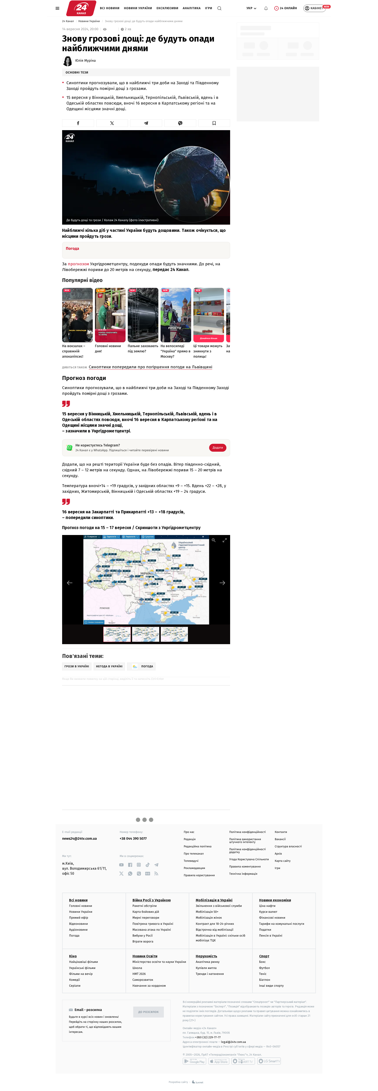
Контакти (281, 832)
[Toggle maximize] (224, 540)
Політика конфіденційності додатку (247, 851)
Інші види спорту (271, 986)
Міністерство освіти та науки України (159, 962)
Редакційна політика (198, 846)
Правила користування (199, 875)
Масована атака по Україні (152, 930)
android (194, 1061)
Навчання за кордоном (149, 986)
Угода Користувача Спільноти (249, 859)
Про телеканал (194, 853)
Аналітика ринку (207, 962)
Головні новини (80, 906)
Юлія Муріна (85, 61)
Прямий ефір (78, 918)
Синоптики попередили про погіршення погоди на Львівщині (150, 366)
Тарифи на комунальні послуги (281, 924)
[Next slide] (222, 583)
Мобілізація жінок (209, 918)
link (121, 865)
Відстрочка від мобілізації (214, 930)
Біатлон (264, 980)
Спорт (264, 956)
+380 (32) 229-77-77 (208, 1037)
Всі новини (110, 8)
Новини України (138, 8)
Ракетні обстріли (145, 906)
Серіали (74, 986)
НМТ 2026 (139, 974)
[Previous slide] (69, 583)
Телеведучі (191, 861)
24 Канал (68, 21)
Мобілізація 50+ (207, 912)
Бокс (262, 962)
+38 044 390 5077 (133, 839)
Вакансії (280, 839)
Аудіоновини (78, 930)
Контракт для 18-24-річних (215, 924)
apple (218, 1061)
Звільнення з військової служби (219, 906)
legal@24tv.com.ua (233, 1042)
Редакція (190, 839)
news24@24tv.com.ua (79, 839)
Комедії (74, 980)
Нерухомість (206, 956)
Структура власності (288, 846)
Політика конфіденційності (247, 832)
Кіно (73, 956)
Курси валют (268, 912)
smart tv (243, 1061)
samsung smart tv (269, 1061)
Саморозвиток (143, 980)
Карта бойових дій (146, 912)
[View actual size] (213, 540)
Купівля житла (206, 968)
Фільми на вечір (81, 974)
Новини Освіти (145, 956)
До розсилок (148, 1012)
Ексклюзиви (167, 8)
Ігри (208, 8)
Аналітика (192, 8)
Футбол (264, 968)
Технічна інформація (243, 873)
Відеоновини (78, 924)
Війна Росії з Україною (152, 900)
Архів (278, 853)
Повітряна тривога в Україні (153, 924)
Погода (74, 935)
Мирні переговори (146, 918)
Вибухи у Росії (143, 935)
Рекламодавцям (194, 868)
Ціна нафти (267, 906)
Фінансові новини (272, 918)
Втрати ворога (143, 941)
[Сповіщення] (266, 8)
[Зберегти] (214, 123)
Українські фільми (82, 968)
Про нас (189, 832)
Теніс (263, 974)
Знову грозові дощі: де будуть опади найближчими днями (143, 21)
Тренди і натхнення (210, 974)
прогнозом (79, 263)
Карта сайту (282, 861)
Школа (137, 968)
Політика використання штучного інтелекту (245, 841)
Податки (265, 930)
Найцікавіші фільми (83, 962)
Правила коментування (245, 866)
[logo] (81, 8)
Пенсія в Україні (270, 935)
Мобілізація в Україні (214, 900)
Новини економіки (275, 900)
